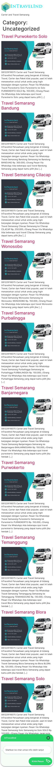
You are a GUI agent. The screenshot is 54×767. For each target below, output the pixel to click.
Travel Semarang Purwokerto (18, 465)
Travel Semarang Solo (23, 678)
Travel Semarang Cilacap (26, 174)
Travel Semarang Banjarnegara (18, 390)
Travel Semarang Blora (23, 612)
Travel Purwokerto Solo (24, 36)
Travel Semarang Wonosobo (18, 244)
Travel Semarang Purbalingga (18, 315)
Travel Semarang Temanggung (18, 540)
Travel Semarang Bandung (18, 106)
